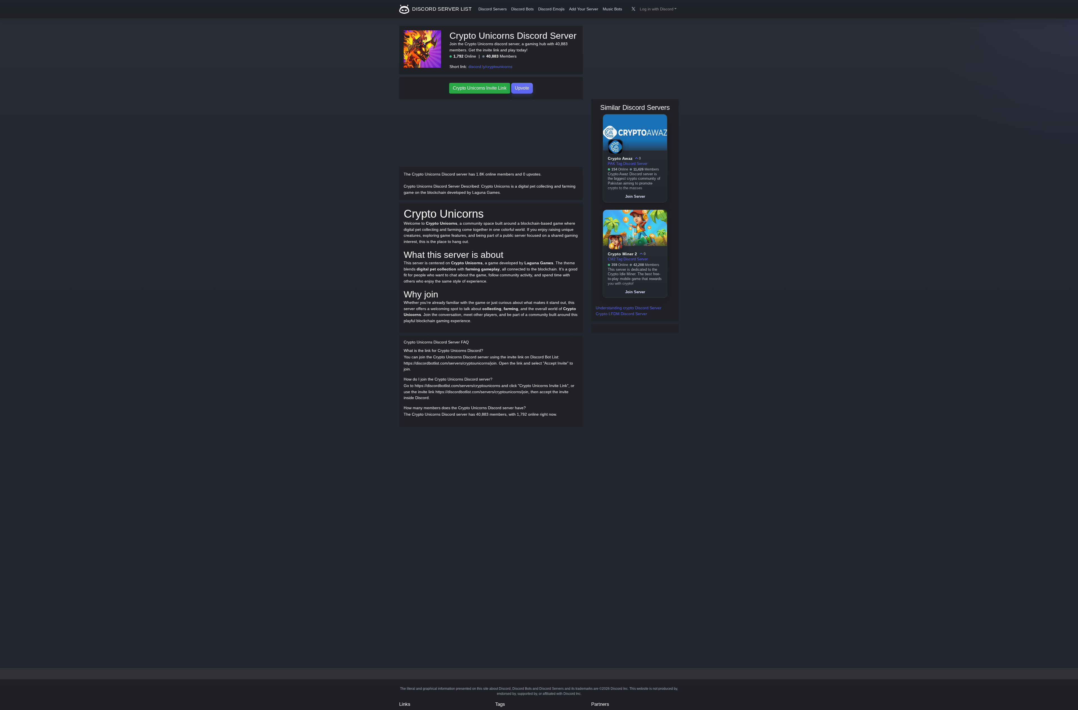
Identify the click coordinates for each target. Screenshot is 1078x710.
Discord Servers (492, 9)
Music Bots (612, 9)
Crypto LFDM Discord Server (621, 313)
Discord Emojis (551, 9)
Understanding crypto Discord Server (628, 308)
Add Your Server (583, 9)
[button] (658, 9)
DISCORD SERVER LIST (441, 9)
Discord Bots (522, 9)
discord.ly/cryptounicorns (490, 66)
